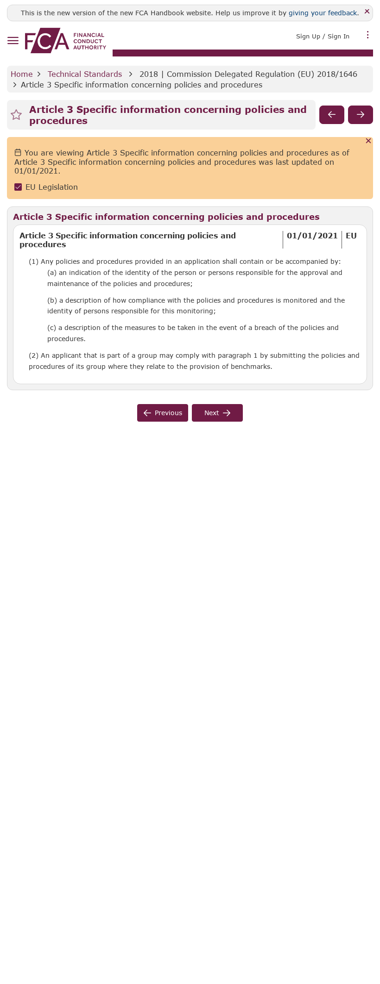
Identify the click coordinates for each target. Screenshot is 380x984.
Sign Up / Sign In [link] (322, 36)
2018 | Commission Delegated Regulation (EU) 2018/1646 (248, 73)
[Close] (367, 12)
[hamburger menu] (13, 41)
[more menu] (368, 35)
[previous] (331, 115)
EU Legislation (51, 186)
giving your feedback (323, 13)
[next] (360, 115)
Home (22, 73)
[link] (65, 40)
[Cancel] (368, 141)
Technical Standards (85, 73)
